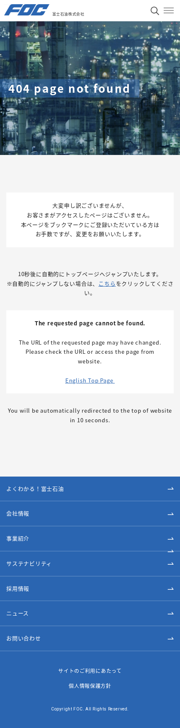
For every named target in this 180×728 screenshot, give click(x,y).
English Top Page (90, 380)
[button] (90, 513)
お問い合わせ (23, 638)
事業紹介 (17, 538)
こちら (107, 283)
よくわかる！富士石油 (35, 488)
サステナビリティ (29, 563)
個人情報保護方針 (90, 685)
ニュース (17, 613)
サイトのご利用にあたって (90, 670)
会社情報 (17, 513)
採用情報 (17, 588)
